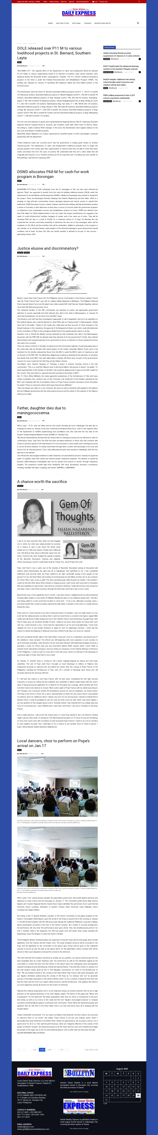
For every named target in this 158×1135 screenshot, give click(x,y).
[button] (138, 23)
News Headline (108, 72)
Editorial (64, 1)
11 (112, 1086)
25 (112, 1095)
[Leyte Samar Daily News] (79, 12)
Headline (106, 59)
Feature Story (54, 1)
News (45, 1)
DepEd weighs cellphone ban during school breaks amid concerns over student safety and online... (119, 82)
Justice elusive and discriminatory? (47, 248)
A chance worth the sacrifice (42, 481)
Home (19, 43)
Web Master (23, 66)
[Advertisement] (79, 35)
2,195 (61, 1050)
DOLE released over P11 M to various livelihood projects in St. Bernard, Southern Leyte (54, 53)
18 (112, 1091)
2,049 (49, 1050)
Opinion (71, 1)
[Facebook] (139, 1)
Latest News (107, 101)
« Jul (105, 1103)
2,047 (35, 1050)
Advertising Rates (82, 1)
